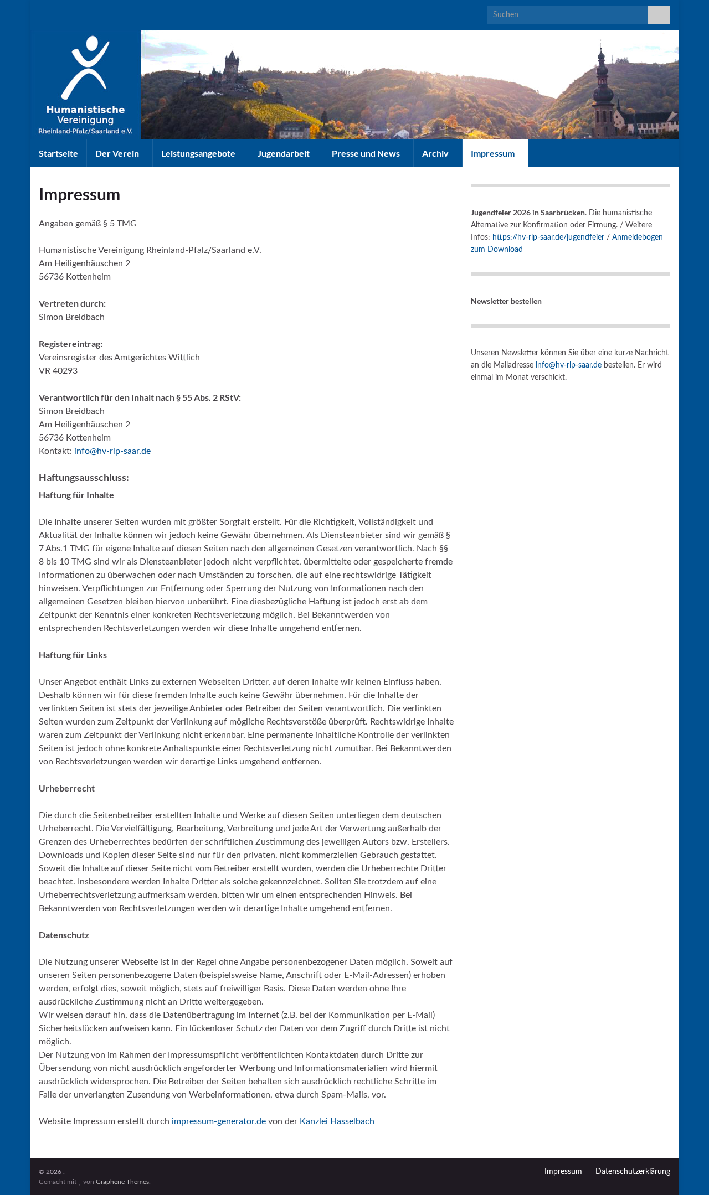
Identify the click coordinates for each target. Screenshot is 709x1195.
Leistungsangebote (199, 153)
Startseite (58, 153)
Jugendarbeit (284, 153)
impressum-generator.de (219, 1121)
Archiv (436, 153)
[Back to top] (684, 1170)
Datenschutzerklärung (632, 1172)
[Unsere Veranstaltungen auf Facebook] (44, 12)
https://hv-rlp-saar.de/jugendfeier (548, 237)
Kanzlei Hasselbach (337, 1121)
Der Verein (118, 153)
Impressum (493, 153)
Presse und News (367, 153)
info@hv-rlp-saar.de (112, 451)
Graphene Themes (122, 1181)
